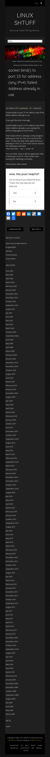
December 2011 (12, 592)
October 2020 (11, 332)
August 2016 (10, 443)
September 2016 (12, 439)
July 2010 (9, 657)
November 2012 (12, 561)
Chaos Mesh (11, 259)
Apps (26, 745)
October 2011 (11, 599)
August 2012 (10, 573)
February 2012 (11, 584)
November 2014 (12, 481)
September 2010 (12, 649)
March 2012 (10, 580)
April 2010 (9, 668)
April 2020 (9, 347)
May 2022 (9, 275)
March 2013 (10, 546)
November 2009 (12, 687)
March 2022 (10, 282)
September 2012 (12, 569)
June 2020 (9, 340)
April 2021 (9, 324)
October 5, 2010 (13, 108)
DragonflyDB (11, 247)
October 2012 (11, 565)
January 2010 (11, 680)
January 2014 (11, 515)
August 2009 (10, 699)
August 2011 (10, 607)
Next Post (36, 229)
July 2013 (9, 531)
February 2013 (11, 550)
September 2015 (12, 462)
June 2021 (9, 317)
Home (14, 61)
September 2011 (12, 603)
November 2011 (12, 595)
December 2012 (12, 557)
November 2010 (12, 641)
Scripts (40, 745)
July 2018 (9, 401)
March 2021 (10, 328)
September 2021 (12, 305)
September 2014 (12, 489)
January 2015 (11, 473)
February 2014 (11, 511)
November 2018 (12, 393)
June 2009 (9, 706)
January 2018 (11, 420)
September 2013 (12, 523)
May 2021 (9, 320)
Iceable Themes (35, 740)
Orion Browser (11, 255)
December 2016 (12, 431)
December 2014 (12, 477)
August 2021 (10, 309)
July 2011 (9, 611)
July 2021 (9, 313)
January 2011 (11, 634)
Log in (8, 726)
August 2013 (10, 527)
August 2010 (10, 653)
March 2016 (10, 454)
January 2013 (11, 553)
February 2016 (11, 458)
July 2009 (9, 702)
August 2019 (10, 374)
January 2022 (11, 290)
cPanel (33, 745)
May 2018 (9, 404)
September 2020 (12, 336)
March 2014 (10, 508)
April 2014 (9, 504)
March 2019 (10, 382)
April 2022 (9, 278)
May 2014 (9, 500)
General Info (21, 61)
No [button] (24, 201)
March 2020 (10, 351)
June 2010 (9, 660)
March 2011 (10, 626)
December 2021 (12, 294)
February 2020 (11, 355)
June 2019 (9, 378)
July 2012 (9, 576)
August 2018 (10, 397)
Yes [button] (24, 193)
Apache (39, 748)
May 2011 (9, 618)
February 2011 (11, 630)
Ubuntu (26, 750)
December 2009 (12, 683)
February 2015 (11, 469)
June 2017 (9, 427)
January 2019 (11, 389)
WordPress (12, 740)
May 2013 (9, 538)
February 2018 (11, 416)
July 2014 (9, 496)
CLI (22, 745)
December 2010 (12, 638)
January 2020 (11, 359)
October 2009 (11, 691)
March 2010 (10, 672)
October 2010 (11, 645)
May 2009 (9, 710)
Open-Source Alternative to (16, 243)
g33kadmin (24, 108)
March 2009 (10, 714)
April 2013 (9, 542)
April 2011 (9, 622)
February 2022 (11, 286)
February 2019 (11, 385)
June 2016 (9, 446)
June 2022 (9, 271)
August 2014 (10, 492)
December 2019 (12, 362)
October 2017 (11, 424)
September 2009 (12, 695)
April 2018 (9, 408)
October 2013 (11, 519)
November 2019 (12, 366)
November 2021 (12, 297)
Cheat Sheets (24, 748)
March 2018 (10, 412)
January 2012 (11, 588)
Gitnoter (9, 251)
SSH (33, 748)
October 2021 (11, 301)
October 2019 (11, 370)
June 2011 (9, 615)
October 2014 (11, 485)
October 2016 (11, 435)
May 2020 (9, 343)
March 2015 (10, 466)
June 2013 (9, 534)
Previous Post (15, 229)
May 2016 (9, 450)
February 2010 (11, 676)
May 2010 (9, 664)
